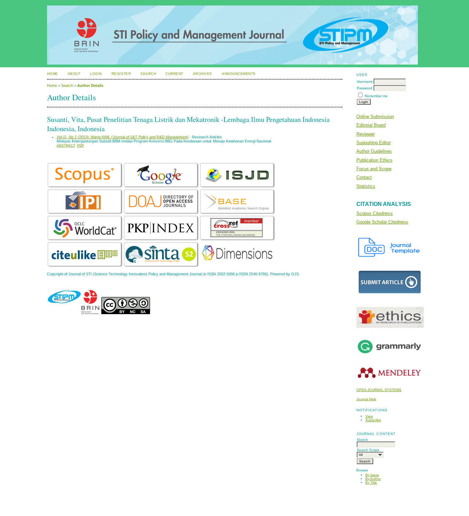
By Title (371, 482)
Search (148, 74)
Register (121, 74)
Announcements (239, 74)
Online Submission (375, 116)
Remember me (376, 96)
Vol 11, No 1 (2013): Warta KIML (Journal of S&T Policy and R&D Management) (122, 137)
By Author (373, 479)
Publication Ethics (374, 160)
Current (174, 74)
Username (365, 81)
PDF (80, 145)
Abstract (66, 145)
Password (364, 88)
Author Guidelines (374, 151)
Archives (202, 74)
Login (96, 74)
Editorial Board (371, 125)
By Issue (372, 475)
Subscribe (373, 420)
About (74, 74)
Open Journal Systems (378, 390)
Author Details (90, 85)
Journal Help (366, 399)
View (369, 416)
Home (52, 74)
